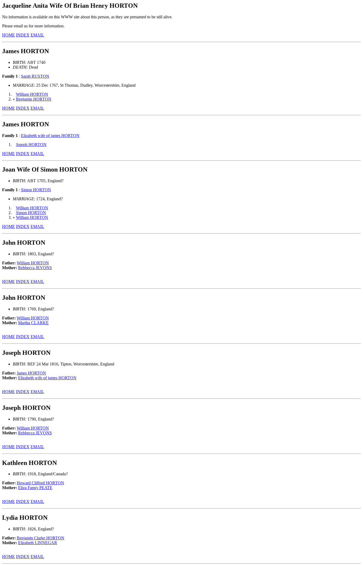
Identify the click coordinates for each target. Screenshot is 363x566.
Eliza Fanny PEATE (35, 487)
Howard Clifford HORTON (40, 483)
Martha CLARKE (33, 323)
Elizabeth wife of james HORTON (50, 135)
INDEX (22, 35)
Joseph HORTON (31, 144)
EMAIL (37, 35)
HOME (8, 35)
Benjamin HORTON (33, 99)
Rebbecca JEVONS (35, 267)
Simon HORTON (36, 190)
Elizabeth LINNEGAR (37, 542)
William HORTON (32, 94)
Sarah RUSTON (35, 76)
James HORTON (31, 373)
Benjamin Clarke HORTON (40, 538)
